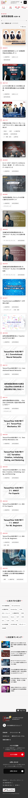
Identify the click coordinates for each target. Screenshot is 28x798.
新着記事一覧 (8, 23)
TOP (2, 23)
